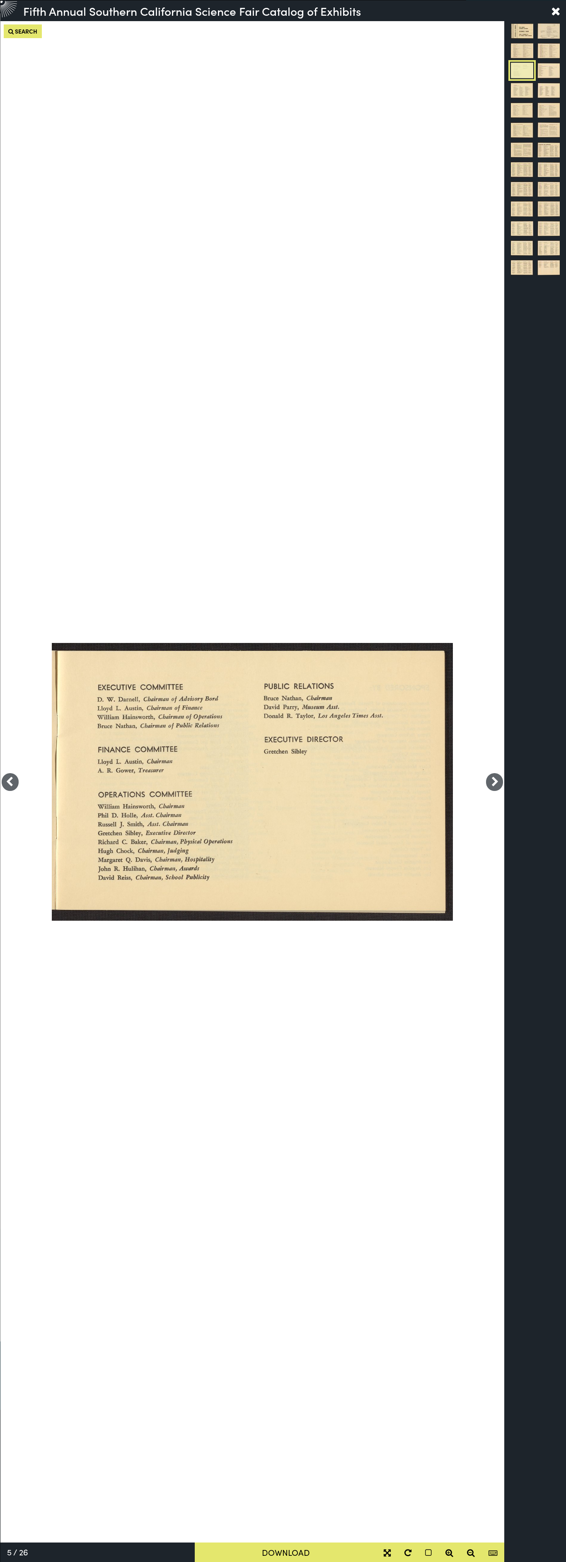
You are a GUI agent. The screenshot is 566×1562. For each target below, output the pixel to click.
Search (25, 31)
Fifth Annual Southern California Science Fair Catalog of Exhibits (192, 10)
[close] (555, 10)
